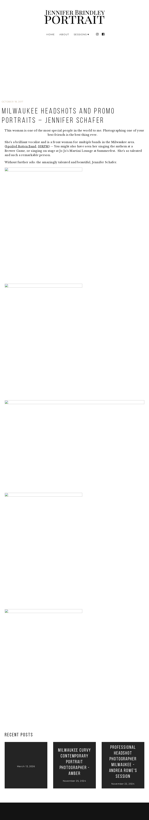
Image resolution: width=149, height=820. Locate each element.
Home (50, 34)
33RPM (43, 146)
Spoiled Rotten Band (21, 146)
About (64, 34)
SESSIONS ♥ (81, 34)
